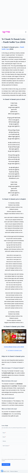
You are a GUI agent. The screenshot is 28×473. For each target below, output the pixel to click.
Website (4, 441)
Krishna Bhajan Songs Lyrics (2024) (14, 347)
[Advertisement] (14, 15)
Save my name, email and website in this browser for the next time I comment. (13, 460)
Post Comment (6, 464)
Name (4, 432)
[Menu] (25, 32)
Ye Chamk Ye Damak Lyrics (14, 350)
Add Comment (6, 445)
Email (4, 436)
